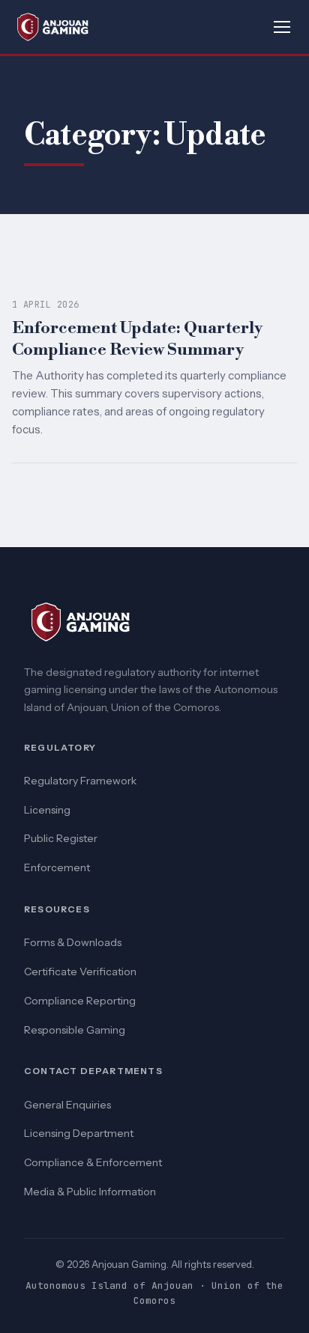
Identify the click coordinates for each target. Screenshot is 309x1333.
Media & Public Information (90, 1191)
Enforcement (57, 867)
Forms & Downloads (73, 942)
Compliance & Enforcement (93, 1162)
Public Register (61, 838)
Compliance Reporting (80, 1000)
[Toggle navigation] (282, 27)
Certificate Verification (80, 971)
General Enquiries (67, 1104)
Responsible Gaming (74, 1030)
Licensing (47, 810)
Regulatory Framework (80, 780)
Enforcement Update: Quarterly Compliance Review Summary (137, 339)
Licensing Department (79, 1133)
